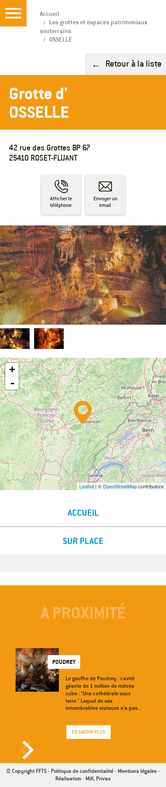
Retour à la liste (133, 63)
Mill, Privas (98, 778)
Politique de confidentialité (82, 771)
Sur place (83, 540)
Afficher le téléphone (61, 201)
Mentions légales (137, 771)
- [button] (12, 383)
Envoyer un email (105, 201)
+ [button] (12, 369)
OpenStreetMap (120, 486)
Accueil (83, 512)
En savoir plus (88, 732)
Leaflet (86, 486)
